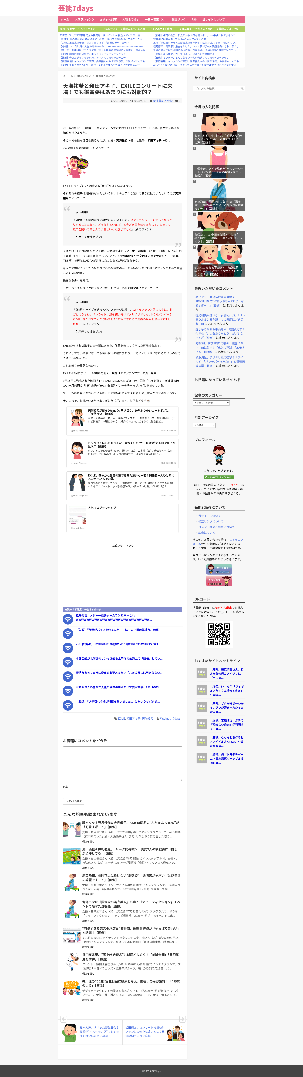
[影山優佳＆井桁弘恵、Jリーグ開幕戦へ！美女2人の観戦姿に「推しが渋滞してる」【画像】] (71, 856)
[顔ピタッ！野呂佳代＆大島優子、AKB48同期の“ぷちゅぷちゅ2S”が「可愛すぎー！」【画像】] (71, 829)
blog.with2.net (78, 527)
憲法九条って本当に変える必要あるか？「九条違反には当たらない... (119, 672)
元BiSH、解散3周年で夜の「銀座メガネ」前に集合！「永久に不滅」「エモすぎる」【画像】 (220, 347)
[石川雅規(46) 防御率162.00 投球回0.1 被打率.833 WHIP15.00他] (68, 652)
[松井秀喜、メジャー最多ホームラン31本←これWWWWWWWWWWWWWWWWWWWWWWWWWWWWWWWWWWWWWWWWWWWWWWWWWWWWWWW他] (68, 623)
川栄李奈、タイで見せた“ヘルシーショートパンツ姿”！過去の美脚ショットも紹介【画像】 (219, 171)
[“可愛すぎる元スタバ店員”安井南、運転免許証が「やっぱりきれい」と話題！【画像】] (71, 935)
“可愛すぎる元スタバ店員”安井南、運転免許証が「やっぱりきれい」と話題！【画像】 (131, 930)
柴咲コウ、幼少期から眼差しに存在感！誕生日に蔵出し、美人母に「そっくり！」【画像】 (218, 237)
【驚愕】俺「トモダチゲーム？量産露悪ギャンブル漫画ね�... (227, 758)
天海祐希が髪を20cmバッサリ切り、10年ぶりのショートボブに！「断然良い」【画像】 (129, 412)
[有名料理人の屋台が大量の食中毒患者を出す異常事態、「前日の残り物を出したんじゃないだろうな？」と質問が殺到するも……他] (68, 695)
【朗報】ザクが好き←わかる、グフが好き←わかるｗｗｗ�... (227, 707)
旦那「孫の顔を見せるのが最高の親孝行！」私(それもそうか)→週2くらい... (195, 42)
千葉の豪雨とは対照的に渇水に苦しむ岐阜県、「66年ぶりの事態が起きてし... (195, 50)
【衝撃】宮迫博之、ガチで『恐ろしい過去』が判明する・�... (227, 724)
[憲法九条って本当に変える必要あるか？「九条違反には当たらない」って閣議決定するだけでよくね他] (68, 681)
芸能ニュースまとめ (134, 28)
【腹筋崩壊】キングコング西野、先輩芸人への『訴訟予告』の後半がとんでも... (103, 61)
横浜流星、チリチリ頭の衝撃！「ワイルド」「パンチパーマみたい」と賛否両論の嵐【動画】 (220, 361)
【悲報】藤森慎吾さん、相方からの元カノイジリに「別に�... (227, 673)
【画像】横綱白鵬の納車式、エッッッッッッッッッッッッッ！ (93, 54)
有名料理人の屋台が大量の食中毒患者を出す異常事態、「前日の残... (118, 687)
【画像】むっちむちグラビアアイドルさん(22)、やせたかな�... (227, 741)
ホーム (65, 19)
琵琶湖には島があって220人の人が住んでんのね (179, 39)
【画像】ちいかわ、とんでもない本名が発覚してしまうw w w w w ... (190, 57)
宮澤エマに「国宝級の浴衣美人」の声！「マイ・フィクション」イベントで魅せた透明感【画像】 (131, 904)
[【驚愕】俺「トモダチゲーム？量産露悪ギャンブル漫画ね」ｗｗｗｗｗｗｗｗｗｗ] (202, 762)
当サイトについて (213, 19)
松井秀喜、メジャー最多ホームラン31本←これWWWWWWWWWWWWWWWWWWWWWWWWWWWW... (114, 617)
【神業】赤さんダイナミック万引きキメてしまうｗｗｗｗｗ (92, 57)
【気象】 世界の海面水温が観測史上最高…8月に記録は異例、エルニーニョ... (101, 39)
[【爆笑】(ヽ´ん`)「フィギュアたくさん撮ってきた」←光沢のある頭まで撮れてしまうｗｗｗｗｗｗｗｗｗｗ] (202, 694)
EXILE (121, 718)
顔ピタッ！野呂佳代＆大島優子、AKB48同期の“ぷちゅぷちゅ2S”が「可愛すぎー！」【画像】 (130, 824)
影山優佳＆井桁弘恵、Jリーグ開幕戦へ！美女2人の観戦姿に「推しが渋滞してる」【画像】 (129, 851)
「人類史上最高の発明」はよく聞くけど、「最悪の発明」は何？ (94, 42)
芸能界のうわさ (204, 28)
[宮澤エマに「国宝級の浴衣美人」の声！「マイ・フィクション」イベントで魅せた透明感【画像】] (71, 909)
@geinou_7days (170, 718)
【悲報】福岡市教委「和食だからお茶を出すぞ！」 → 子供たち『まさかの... (195, 35)
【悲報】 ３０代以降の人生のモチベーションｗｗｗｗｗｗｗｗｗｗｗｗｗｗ (101, 46)
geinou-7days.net (79, 430)
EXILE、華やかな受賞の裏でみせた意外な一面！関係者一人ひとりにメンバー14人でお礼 (131, 477)
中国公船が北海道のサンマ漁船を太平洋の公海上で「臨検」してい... (119, 658)
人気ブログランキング (102, 508)
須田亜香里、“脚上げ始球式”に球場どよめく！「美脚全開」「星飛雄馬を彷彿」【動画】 (130, 956)
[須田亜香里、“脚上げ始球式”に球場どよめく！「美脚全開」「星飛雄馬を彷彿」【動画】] (71, 962)
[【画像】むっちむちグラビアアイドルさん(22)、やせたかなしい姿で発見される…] (202, 745)
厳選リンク (179, 19)
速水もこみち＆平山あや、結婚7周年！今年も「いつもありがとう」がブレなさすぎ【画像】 (218, 270)
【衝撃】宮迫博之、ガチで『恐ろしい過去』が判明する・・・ (187, 54)
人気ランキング (84, 19)
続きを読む (88, 841)
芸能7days (75, 8)
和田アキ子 (133, 718)
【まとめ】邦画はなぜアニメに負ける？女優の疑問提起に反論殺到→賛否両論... (103, 50)
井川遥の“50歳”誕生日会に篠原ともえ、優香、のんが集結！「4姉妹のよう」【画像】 (131, 983)
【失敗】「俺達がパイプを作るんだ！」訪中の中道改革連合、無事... (118, 630)
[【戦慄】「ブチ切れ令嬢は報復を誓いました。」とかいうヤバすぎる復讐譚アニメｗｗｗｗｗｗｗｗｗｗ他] (68, 709)
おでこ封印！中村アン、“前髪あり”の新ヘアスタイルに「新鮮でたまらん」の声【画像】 (218, 138)
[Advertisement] (122, 114)
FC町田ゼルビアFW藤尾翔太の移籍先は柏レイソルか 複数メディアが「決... (100, 35)
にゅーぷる (111, 28)
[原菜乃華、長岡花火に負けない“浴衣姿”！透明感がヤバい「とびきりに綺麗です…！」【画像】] (71, 882)
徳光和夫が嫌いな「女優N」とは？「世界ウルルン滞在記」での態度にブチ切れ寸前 (220, 319)
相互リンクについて (211, 521)
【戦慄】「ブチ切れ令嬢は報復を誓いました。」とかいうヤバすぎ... (118, 701)
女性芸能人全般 (163, 101)
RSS (194, 19)
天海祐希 (147, 718)
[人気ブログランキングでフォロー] (219, 478)
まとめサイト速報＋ (163, 28)
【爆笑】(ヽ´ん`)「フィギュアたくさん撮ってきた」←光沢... (227, 690)
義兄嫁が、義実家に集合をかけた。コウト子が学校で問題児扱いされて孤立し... (197, 46)
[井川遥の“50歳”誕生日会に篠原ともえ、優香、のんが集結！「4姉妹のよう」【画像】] (71, 988)
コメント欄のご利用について (216, 527)
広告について (206, 532)
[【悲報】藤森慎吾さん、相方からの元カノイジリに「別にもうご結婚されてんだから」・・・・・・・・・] (202, 677)
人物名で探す (130, 19)
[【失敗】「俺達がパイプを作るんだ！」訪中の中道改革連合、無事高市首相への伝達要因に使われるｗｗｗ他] (68, 638)
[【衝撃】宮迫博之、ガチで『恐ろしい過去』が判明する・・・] (202, 728)
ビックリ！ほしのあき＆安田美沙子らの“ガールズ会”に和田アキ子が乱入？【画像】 (131, 444)
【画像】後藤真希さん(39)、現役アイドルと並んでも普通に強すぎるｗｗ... (100, 65)
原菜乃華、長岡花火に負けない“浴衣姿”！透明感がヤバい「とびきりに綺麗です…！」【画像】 (131, 877)
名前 (66, 787)
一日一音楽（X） (155, 19)
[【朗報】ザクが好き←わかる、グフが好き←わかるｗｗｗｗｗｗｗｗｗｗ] (202, 711)
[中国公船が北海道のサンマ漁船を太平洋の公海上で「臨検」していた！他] (68, 666)
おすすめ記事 (108, 19)
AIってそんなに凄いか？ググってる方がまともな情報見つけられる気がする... (195, 65)
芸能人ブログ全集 (228, 28)
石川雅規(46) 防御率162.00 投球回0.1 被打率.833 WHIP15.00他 (117, 644)
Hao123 (186, 29)
